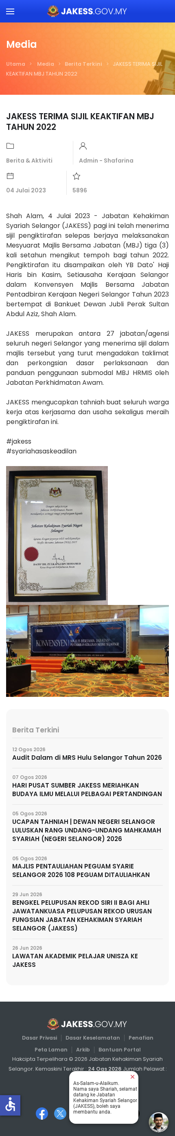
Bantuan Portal (119, 1049)
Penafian (141, 1037)
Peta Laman (51, 1049)
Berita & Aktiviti (29, 160)
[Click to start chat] (159, 1122)
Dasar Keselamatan (93, 1037)
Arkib (83, 1049)
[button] (10, 11)
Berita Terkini (83, 63)
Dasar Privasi (39, 1037)
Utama (15, 63)
